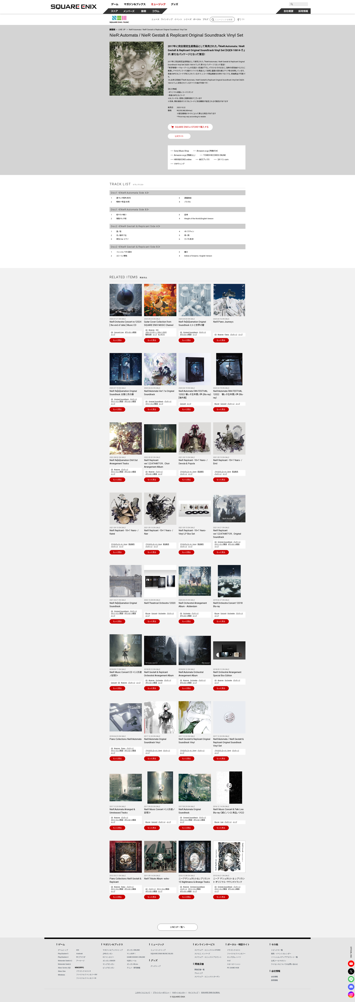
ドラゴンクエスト (233, 950)
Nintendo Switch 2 (65, 961)
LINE (351, 979)
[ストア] (114, 11)
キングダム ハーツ (234, 957)
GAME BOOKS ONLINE (136, 957)
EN (243, 19)
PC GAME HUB (233, 968)
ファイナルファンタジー (236, 954)
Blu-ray (217, 404)
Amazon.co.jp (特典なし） (185, 155)
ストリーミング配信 (117, 401)
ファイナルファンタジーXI (86, 978)
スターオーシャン (233, 964)
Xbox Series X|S (64, 968)
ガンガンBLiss (132, 964)
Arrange (151, 330)
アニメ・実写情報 (133, 968)
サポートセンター (179, 993)
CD (112, 332)
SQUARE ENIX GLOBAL (210, 993)
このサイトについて (142, 993)
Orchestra (162, 613)
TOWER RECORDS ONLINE (214, 155)
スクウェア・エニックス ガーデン (207, 977)
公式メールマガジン (278, 961)
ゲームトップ (63, 950)
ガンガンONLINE (133, 950)
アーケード (80, 961)
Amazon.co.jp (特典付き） (207, 151)
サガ (157, 330)
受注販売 (200, 472)
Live (221, 822)
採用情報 (274, 980)
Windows (61, 975)
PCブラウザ (80, 957)
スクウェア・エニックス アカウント (208, 957)
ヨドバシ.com (223, 159)
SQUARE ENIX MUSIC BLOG (162, 954)
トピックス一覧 (277, 950)
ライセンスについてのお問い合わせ (284, 964)
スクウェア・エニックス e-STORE (207, 950)
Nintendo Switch (64, 964)
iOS (77, 950)
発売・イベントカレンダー (281, 954)
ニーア (113, 334)
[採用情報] (303, 11)
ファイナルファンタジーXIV (86, 975)
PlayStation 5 (63, 954)
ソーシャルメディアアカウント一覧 (284, 957)
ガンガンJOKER (109, 961)
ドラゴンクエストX (83, 971)
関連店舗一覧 (200, 970)
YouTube (351, 963)
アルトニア (199, 973)
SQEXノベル (131, 961)
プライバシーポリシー (161, 993)
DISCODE (351, 987)
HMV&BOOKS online (183, 159)
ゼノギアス (161, 334)
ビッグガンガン (108, 968)
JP (238, 19)
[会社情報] (288, 11)
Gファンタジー (108, 957)
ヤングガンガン (108, 964)
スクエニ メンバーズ (202, 954)
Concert (183, 404)
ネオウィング (179, 164)
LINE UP (121, 30)
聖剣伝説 (148, 334)
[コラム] (156, 11)
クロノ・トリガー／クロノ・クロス (156, 332)
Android (79, 954)
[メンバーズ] (129, 11)
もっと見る (117, 340)
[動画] (144, 11)
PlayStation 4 (63, 957)
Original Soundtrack (190, 332)
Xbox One (62, 971)
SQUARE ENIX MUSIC (119, 19)
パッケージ (202, 332)
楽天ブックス (204, 159)
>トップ (112, 29)
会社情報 (274, 977)
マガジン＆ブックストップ (113, 950)
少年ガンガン (108, 954)
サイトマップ (193, 993)
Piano (227, 334)
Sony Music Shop (181, 151)
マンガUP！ (131, 954)
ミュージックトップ (158, 950)
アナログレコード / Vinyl (188, 472)
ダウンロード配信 (130, 332)
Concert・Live (119, 332)
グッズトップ (156, 966)
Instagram (351, 994)
